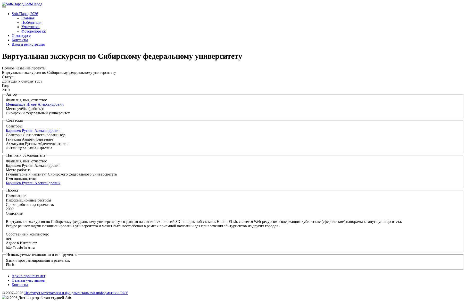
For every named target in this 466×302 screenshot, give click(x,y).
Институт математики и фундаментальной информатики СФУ (76, 293)
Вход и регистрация (28, 44)
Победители (31, 22)
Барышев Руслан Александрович (33, 130)
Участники (30, 27)
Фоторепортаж (33, 31)
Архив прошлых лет (28, 276)
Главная (27, 18)
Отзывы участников (28, 280)
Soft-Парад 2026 (25, 14)
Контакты (20, 40)
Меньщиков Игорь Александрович (35, 104)
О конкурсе (21, 36)
